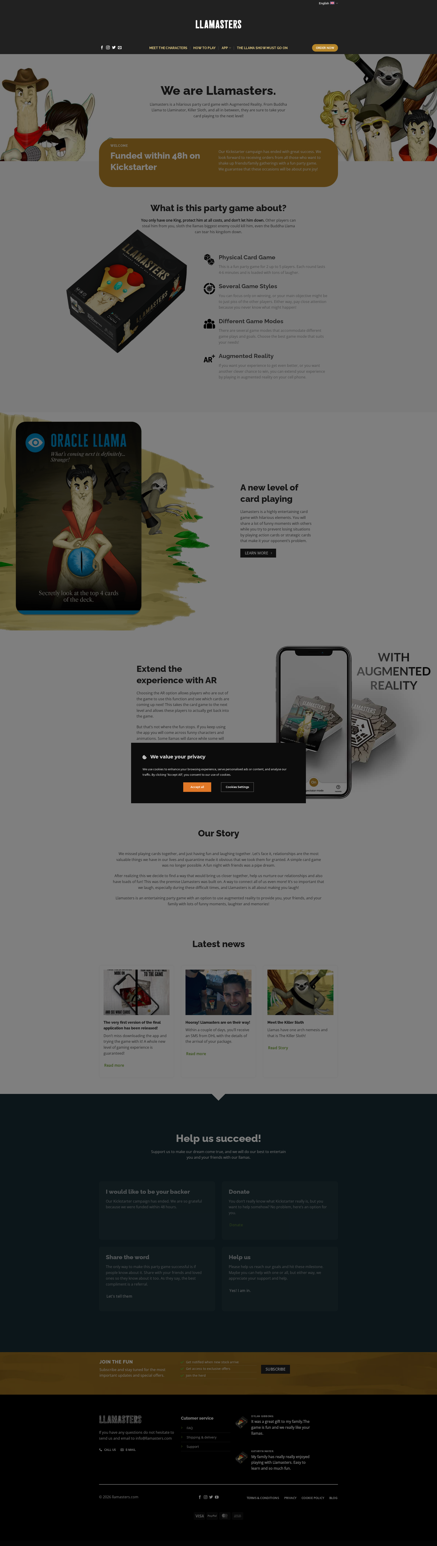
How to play (204, 48)
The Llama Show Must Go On (262, 48)
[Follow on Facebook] (102, 48)
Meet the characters (168, 48)
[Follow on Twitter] (114, 48)
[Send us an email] (120, 48)
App (225, 48)
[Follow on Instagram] (108, 48)
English (324, 3)
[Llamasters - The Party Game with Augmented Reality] (218, 24)
